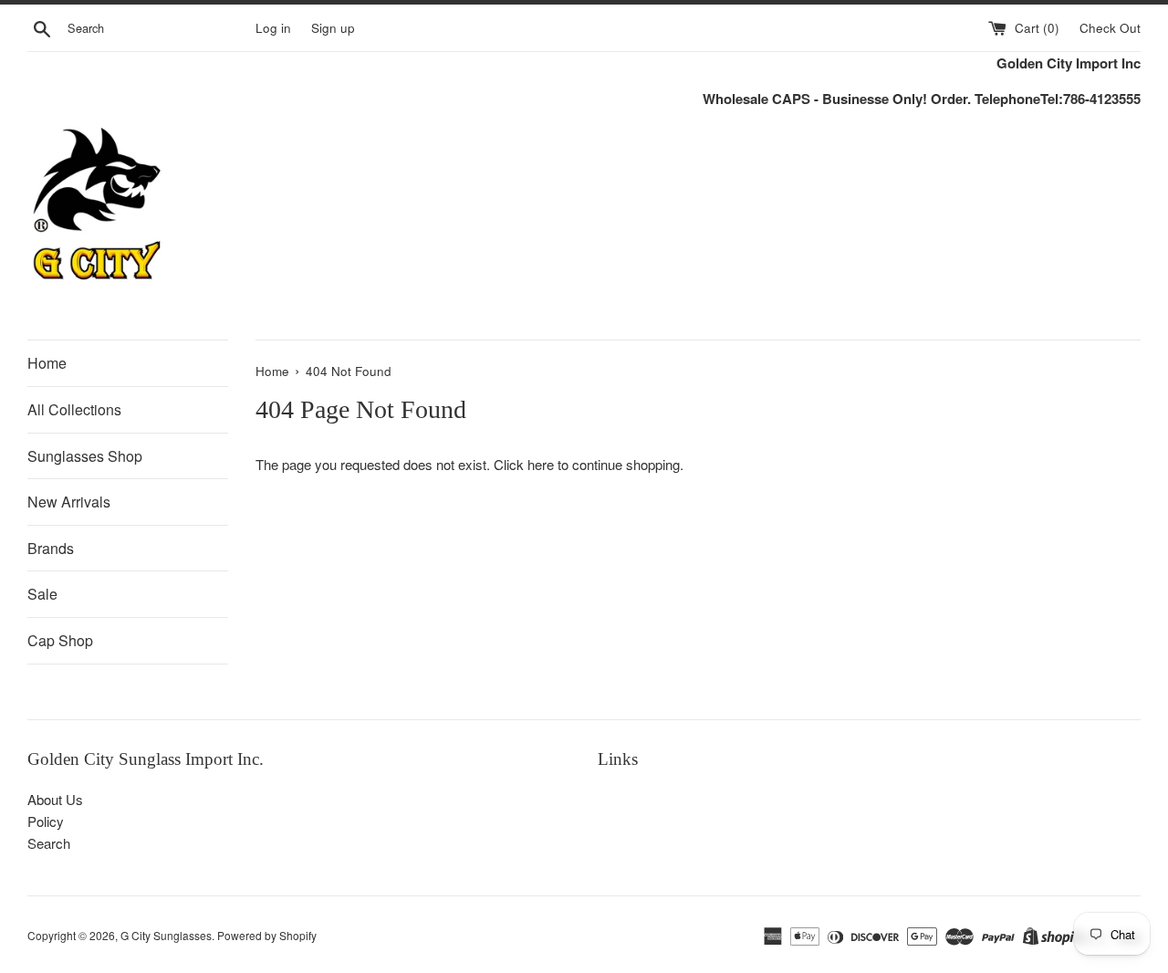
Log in (273, 28)
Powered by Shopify (267, 935)
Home (47, 362)
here (540, 464)
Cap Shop (60, 640)
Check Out (1110, 28)
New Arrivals (68, 501)
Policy (45, 821)
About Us (55, 799)
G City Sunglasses (166, 935)
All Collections (74, 409)
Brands (50, 548)
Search (48, 843)
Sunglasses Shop (84, 455)
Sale (42, 593)
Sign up (333, 28)
